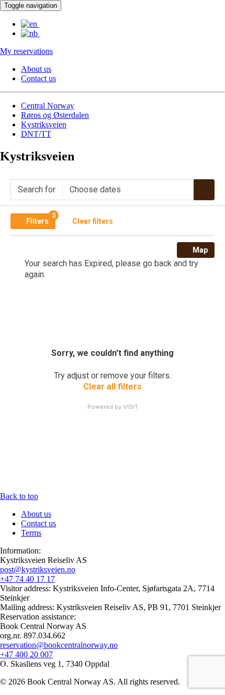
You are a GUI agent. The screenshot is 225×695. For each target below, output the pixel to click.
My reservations (26, 51)
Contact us (38, 78)
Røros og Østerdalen (55, 115)
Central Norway (47, 105)
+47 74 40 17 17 (27, 578)
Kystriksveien (43, 124)
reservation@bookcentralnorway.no (59, 644)
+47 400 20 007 (26, 654)
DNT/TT (36, 133)
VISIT (130, 406)
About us (36, 68)
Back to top (19, 496)
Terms (31, 532)
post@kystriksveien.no (37, 569)
